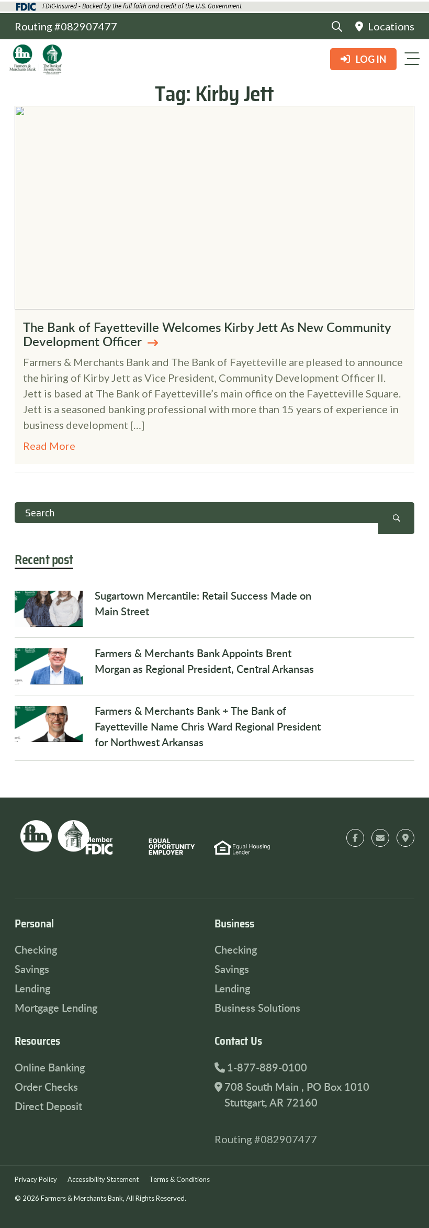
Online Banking (50, 1067)
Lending (32, 988)
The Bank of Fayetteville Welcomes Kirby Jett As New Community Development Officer (207, 334)
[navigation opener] (412, 59)
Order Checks (46, 1086)
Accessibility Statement (103, 1179)
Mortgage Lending (56, 1007)
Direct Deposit (48, 1106)
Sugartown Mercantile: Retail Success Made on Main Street (203, 603)
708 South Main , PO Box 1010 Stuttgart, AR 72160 (296, 1094)
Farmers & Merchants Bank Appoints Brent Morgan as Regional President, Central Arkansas (204, 661)
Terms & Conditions (179, 1179)
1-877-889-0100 (267, 1067)
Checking (36, 949)
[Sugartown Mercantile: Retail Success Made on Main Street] (49, 609)
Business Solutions (257, 1007)
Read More (49, 445)
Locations (390, 26)
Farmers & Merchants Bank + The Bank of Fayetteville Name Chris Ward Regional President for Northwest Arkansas (208, 726)
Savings (32, 968)
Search (396, 518)
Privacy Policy (36, 1179)
